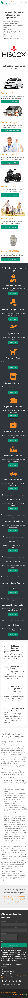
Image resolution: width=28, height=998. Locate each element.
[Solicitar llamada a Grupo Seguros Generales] (20, 981)
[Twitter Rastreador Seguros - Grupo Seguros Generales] (6, 981)
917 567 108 (6, 976)
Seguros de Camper (13, 499)
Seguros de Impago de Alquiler (13, 310)
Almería (15, 904)
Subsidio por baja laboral (13, 456)
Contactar (19, 984)
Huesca (22, 898)
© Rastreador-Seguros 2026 (8, 992)
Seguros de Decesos (10, 251)
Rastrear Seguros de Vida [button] (9, 227)
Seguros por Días (13, 541)
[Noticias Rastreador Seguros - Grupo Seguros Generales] (16, 981)
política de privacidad (13, 942)
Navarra (10, 904)
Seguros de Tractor (13, 625)
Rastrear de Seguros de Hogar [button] (11, 130)
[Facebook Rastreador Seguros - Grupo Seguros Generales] (2, 981)
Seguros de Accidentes (13, 285)
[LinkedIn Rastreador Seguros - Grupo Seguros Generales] (13, 981)
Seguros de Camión (13, 561)
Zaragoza (11, 902)
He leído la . (11, 942)
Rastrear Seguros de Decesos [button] (10, 259)
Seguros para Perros (13, 358)
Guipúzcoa (21, 902)
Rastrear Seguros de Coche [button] (10, 101)
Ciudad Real (17, 898)
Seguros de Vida (8, 218)
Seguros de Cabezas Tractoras (13, 583)
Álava (16, 902)
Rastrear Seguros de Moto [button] (10, 195)
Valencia (6, 902)
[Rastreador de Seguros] (8, 3)
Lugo (18, 900)
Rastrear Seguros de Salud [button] (10, 163)
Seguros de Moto (8, 186)
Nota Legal (13, 984)
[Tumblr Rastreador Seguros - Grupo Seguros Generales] (22, 995)
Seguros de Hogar (9, 122)
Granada (19, 896)
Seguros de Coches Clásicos (13, 521)
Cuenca (10, 896)
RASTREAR (13, 293)
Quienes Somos (5, 984)
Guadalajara (6, 898)
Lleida (22, 896)
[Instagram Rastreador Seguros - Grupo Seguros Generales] (9, 981)
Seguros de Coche (9, 93)
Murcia (14, 896)
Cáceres (5, 896)
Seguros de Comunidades (13, 407)
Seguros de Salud (9, 154)
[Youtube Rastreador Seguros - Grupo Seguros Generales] (20, 995)
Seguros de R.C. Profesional (13, 431)
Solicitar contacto (14, 945)
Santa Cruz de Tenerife (10, 900)
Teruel (11, 898)
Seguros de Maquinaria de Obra (13, 605)
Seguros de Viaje (13, 333)
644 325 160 (15, 976)
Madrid (21, 900)
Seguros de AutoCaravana (13, 479)
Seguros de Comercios (13, 383)
